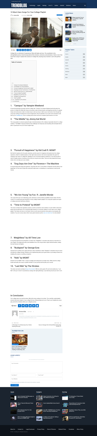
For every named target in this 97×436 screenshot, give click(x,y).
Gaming (44, 5)
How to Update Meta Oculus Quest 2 (51, 403)
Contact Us (20, 429)
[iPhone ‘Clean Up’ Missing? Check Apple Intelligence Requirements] (14, 404)
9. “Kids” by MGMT (16, 98)
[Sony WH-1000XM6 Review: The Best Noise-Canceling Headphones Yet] (39, 411)
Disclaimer (71, 429)
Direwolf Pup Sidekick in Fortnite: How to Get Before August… (78, 25)
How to (50, 5)
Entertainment (15, 344)
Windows (68, 5)
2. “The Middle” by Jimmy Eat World (20, 86)
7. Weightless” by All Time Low (19, 94)
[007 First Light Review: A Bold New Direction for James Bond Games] (65, 418)
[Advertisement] (23, 73)
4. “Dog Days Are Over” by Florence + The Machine (23, 89)
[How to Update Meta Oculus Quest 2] (39, 404)
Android (62, 5)
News (74, 5)
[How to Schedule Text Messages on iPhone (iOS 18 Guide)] (14, 398)
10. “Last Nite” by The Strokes (19, 99)
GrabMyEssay (19, 115)
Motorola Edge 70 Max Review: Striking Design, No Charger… (78, 32)
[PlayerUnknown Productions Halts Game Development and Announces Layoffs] (65, 404)
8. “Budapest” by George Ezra (19, 96)
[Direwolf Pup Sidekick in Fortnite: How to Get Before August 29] (68, 26)
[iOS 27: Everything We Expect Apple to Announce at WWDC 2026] (14, 418)
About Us (13, 429)
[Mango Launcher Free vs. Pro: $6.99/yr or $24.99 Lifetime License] (68, 19)
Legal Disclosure (30, 429)
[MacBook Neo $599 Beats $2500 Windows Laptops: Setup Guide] (68, 39)
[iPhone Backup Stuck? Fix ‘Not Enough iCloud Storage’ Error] (14, 411)
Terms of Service (51, 429)
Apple (38, 5)
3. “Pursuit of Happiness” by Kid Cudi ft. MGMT (22, 88)
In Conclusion (16, 101)
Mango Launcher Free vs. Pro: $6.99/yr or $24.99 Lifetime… (78, 19)
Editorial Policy (62, 429)
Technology (32, 5)
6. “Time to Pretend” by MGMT (19, 93)
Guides (56, 5)
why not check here (47, 213)
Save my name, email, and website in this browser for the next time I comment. (26, 382)
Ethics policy (80, 429)
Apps (66, 77)
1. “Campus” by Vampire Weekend (20, 85)
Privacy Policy (40, 429)
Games (66, 65)
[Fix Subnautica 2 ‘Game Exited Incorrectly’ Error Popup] (65, 398)
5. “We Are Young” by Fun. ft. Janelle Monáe (22, 91)
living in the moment (30, 269)
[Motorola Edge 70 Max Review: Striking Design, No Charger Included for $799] (68, 33)
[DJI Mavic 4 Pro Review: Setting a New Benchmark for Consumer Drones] (39, 418)
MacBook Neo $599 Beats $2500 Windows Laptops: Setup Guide (78, 39)
